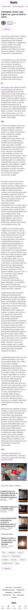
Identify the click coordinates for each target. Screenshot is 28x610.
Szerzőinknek (20, 595)
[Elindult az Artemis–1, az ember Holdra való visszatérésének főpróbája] (22, 542)
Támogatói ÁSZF (6, 595)
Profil (25, 608)
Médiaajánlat (8, 592)
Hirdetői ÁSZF (17, 592)
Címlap (8, 608)
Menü (2, 608)
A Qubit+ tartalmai (6, 6)
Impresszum (8, 587)
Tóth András (10, 21)
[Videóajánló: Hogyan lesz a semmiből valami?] (23, 509)
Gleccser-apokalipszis (18, 6)
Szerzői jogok (17, 587)
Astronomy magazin (8, 458)
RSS (14, 595)
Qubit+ (19, 608)
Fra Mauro (4, 141)
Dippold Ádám (3, 510)
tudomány (10, 24)
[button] (4, 552)
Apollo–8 (4, 92)
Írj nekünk (14, 597)
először (8, 36)
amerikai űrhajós (7, 89)
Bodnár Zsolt (3, 499)
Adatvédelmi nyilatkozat (8, 590)
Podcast (14, 608)
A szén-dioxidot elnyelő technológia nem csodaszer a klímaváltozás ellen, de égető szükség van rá (8, 522)
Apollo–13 (18, 64)
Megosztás (7, 29)
